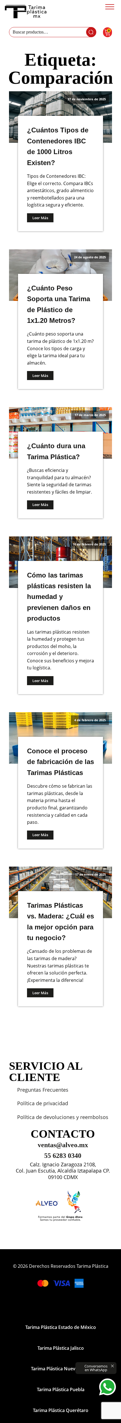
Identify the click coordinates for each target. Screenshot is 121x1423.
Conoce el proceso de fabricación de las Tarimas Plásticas (60, 761)
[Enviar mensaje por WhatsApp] (107, 1387)
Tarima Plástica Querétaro (60, 1410)
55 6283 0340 (62, 1155)
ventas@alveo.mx (63, 1145)
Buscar (91, 32)
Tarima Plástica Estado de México (60, 1327)
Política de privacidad (42, 1103)
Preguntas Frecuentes (42, 1089)
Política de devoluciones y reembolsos (62, 1117)
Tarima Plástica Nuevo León (60, 1369)
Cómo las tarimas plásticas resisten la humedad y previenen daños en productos (59, 596)
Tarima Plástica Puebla (60, 1389)
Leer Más (40, 217)
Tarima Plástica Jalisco (60, 1348)
